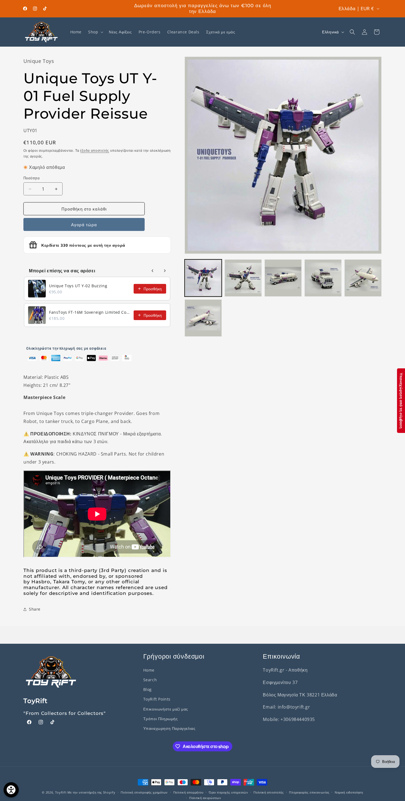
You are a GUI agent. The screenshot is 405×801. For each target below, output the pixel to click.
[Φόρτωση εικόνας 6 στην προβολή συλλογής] (203, 318)
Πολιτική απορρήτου (188, 792)
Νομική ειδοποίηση (349, 792)
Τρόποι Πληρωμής (160, 718)
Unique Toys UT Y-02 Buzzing (78, 285)
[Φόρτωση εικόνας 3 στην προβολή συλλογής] (283, 278)
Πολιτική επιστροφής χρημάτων (144, 792)
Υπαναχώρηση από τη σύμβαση (401, 401)
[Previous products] (153, 271)
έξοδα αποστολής (94, 150)
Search (150, 679)
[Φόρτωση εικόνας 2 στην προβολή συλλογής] (243, 278)
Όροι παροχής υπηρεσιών (228, 792)
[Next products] (165, 271)
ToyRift (61, 792)
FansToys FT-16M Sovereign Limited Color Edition (89, 312)
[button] (95, 32)
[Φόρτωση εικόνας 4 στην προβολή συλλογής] (323, 278)
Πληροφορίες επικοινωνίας (309, 792)
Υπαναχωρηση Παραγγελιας (169, 728)
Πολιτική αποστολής (268, 792)
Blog (147, 689)
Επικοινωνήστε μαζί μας (165, 709)
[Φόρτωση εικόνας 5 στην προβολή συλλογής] (363, 278)
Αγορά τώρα (84, 224)
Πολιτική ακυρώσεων (205, 798)
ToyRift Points (157, 699)
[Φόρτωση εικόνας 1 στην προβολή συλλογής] (203, 278)
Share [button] (34, 609)
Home (149, 670)
